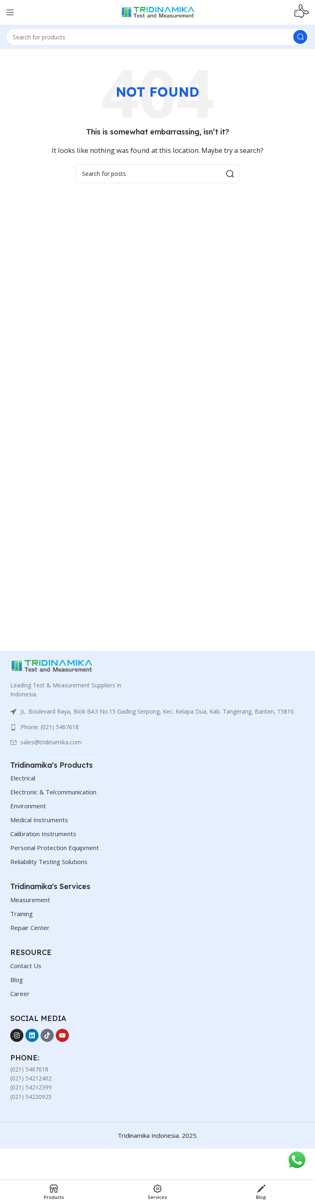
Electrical (22, 778)
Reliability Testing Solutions (48, 861)
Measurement (30, 900)
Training (21, 914)
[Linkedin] (32, 1035)
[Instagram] (16, 1035)
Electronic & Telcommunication (53, 792)
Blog (16, 980)
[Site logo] (157, 11)
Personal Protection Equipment (54, 848)
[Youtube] (62, 1035)
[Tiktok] (47, 1035)
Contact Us (25, 966)
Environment (28, 806)
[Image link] (51, 665)
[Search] (300, 37)
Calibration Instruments (43, 834)
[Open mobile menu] (10, 12)
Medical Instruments (39, 820)
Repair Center (30, 927)
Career (20, 993)
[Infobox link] (301, 12)
